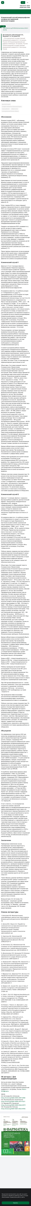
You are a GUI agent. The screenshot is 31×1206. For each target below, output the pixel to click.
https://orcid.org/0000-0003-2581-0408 (13, 1098)
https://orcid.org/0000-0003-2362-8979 (13, 1105)
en (27, 2)
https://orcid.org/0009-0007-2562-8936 (13, 1108)
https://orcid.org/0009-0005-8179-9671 (13, 1101)
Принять (15, 1203)
